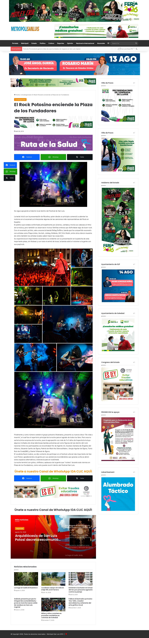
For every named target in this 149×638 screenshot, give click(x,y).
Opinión (70, 43)
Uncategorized (26, 95)
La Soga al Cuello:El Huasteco (26, 588)
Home (17, 95)
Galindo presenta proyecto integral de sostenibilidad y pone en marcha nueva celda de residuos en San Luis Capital (25, 603)
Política (42, 43)
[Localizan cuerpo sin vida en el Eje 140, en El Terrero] (53, 579)
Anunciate (101, 43)
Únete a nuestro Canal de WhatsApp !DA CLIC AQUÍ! (53, 471)
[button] (53, 184)
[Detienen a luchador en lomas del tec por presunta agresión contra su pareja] (81, 579)
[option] (53, 537)
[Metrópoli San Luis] (25, 28)
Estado (34, 43)
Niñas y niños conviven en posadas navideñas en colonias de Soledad (51, 615)
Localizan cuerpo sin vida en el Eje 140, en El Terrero (52, 589)
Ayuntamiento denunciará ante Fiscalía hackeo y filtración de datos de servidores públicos (37, 540)
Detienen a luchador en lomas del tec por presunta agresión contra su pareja (81, 590)
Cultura (51, 43)
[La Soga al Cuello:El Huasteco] (26, 579)
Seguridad (19, 529)
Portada (15, 43)
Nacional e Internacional (85, 43)
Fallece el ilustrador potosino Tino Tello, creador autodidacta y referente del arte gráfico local (80, 602)
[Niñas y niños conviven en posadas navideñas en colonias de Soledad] (53, 604)
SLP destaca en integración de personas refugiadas (40, 49)
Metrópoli (24, 43)
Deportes (60, 43)
